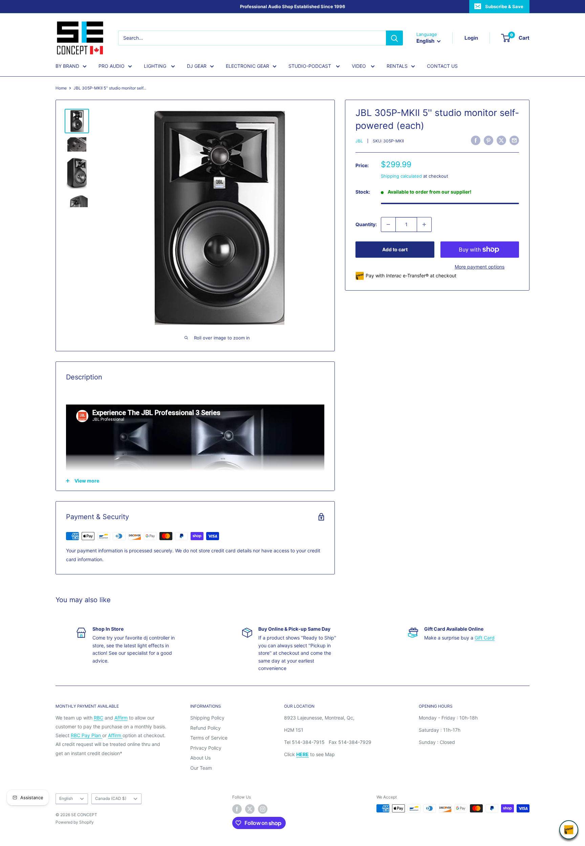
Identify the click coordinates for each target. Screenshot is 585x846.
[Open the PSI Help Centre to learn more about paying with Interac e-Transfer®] (568, 829)
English (66, 798)
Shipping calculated (401, 176)
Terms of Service (209, 738)
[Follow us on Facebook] (237, 809)
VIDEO (359, 66)
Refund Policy (205, 728)
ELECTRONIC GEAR (247, 66)
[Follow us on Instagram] (262, 809)
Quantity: (366, 224)
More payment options (479, 267)
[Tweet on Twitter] (501, 140)
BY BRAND (67, 66)
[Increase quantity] (424, 224)
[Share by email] (514, 140)
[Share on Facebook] (475, 140)
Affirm (121, 718)
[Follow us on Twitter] (250, 809)
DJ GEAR (197, 66)
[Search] (394, 38)
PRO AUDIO (112, 66)
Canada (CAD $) (110, 798)
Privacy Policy (205, 748)
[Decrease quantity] (388, 224)
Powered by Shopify (75, 822)
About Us (200, 758)
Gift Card (485, 638)
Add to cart (395, 249)
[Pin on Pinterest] (488, 140)
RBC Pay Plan (86, 735)
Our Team (201, 768)
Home (61, 88)
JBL (359, 141)
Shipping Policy (207, 718)
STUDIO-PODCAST (310, 66)
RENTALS (397, 66)
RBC (98, 718)
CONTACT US (442, 66)
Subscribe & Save (504, 6)
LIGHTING (156, 66)
